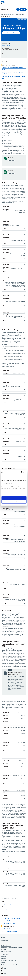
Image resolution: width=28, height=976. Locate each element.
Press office (3, 958)
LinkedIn (5, 971)
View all (3, 51)
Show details (21, 494)
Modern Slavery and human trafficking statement (11, 947)
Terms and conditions (5, 942)
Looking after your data (6, 944)
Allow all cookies (14, 498)
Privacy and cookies (5, 940)
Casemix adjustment (9, 929)
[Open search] (17, 9)
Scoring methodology (9, 923)
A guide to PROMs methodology (17, 14)
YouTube (5, 973)
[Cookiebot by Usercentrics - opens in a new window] (21, 472)
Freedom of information (6, 945)
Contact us (3, 956)
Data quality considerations (10, 931)
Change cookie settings (6, 951)
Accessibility (3, 949)
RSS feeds (3, 962)
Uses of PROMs (7, 920)
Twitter (5, 968)
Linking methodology (9, 926)
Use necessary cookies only (14, 501)
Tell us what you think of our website (9, 960)
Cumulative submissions (8, 65)
